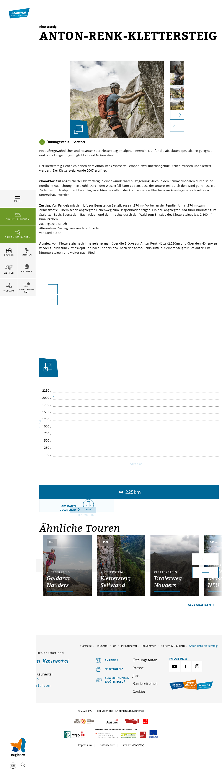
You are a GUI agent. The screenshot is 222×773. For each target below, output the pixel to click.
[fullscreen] (78, 129)
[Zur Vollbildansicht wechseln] (47, 368)
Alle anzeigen (200, 605)
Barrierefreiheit (145, 683)
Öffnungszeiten (145, 660)
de (114, 645)
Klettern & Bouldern (173, 645)
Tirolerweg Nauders (168, 581)
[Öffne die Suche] (23, 765)
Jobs (136, 675)
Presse (138, 667)
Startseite (86, 645)
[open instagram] (197, 666)
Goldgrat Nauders (58, 581)
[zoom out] (53, 300)
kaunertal (102, 645)
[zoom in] (53, 289)
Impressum (85, 745)
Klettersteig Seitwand (115, 581)
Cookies (139, 691)
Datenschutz (107, 745)
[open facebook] (186, 666)
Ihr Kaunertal (129, 645)
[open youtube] (174, 666)
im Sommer (149, 645)
